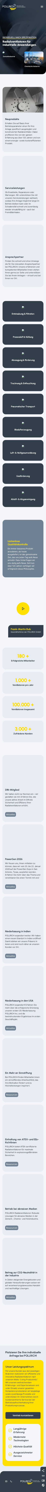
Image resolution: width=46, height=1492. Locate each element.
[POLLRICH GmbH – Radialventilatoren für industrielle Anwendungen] (30, 1481)
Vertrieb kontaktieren (23, 1415)
